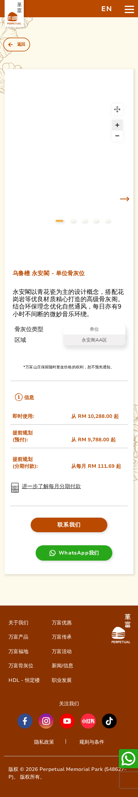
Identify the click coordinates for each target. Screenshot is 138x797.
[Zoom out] (117, 135)
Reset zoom (117, 109)
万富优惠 (62, 622)
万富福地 (18, 651)
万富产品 (18, 637)
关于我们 (18, 622)
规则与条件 (91, 742)
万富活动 (62, 651)
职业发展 (62, 680)
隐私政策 (44, 742)
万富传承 (62, 637)
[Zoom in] (117, 125)
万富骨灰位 (20, 665)
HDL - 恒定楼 (24, 680)
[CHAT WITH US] (128, 758)
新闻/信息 (62, 665)
